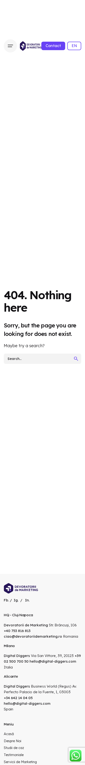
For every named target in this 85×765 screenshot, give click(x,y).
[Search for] (42, 359)
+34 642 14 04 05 (18, 698)
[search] (76, 359)
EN (74, 45)
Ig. (16, 600)
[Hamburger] (10, 45)
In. (27, 600)
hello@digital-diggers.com (53, 661)
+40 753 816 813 (17, 630)
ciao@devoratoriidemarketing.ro (33, 636)
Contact (53, 45)
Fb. (6, 600)
